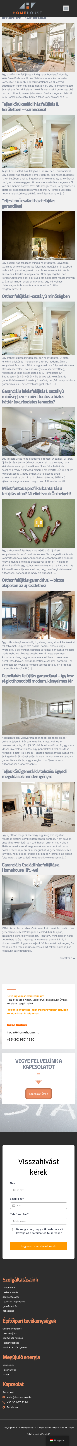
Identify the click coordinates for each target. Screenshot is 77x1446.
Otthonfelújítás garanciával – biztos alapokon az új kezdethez (33, 582)
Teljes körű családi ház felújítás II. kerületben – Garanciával (30, 106)
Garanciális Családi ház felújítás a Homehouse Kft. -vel (30, 867)
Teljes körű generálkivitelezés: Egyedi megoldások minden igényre (34, 773)
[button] (66, 8)
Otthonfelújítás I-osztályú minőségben (36, 296)
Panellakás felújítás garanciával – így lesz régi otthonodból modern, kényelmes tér (38, 678)
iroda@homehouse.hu (23, 1032)
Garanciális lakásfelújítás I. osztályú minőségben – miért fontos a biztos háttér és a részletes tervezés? (33, 396)
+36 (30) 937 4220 (20, 1039)
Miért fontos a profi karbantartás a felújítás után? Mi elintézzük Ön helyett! (36, 490)
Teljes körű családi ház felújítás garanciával (28, 203)
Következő (67, 957)
